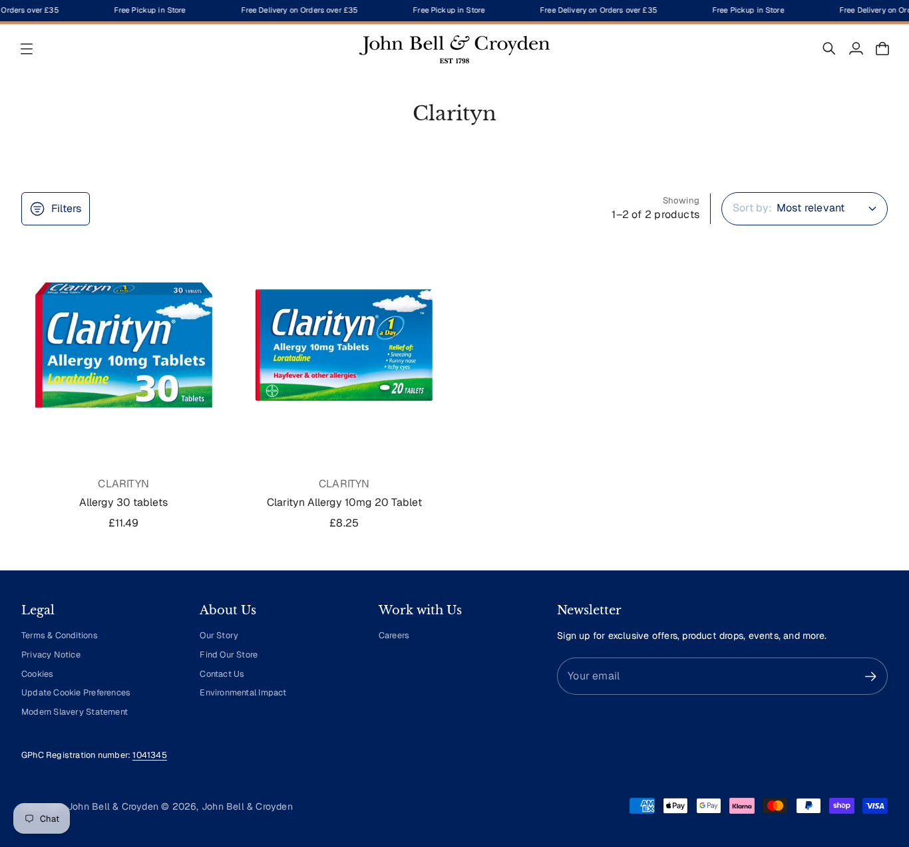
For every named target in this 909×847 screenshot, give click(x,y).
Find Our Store (229, 654)
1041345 (149, 755)
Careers (394, 635)
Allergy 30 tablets (123, 502)
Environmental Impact (243, 692)
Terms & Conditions (59, 635)
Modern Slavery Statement (74, 711)
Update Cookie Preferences (75, 692)
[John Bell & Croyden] (454, 48)
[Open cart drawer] (882, 48)
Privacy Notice (51, 654)
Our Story (219, 635)
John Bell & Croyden (247, 806)
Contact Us (222, 673)
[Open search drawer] (829, 48)
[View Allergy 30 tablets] (123, 345)
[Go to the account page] (855, 48)
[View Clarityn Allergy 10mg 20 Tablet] (344, 345)
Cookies (37, 673)
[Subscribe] (871, 676)
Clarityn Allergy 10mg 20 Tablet (344, 502)
